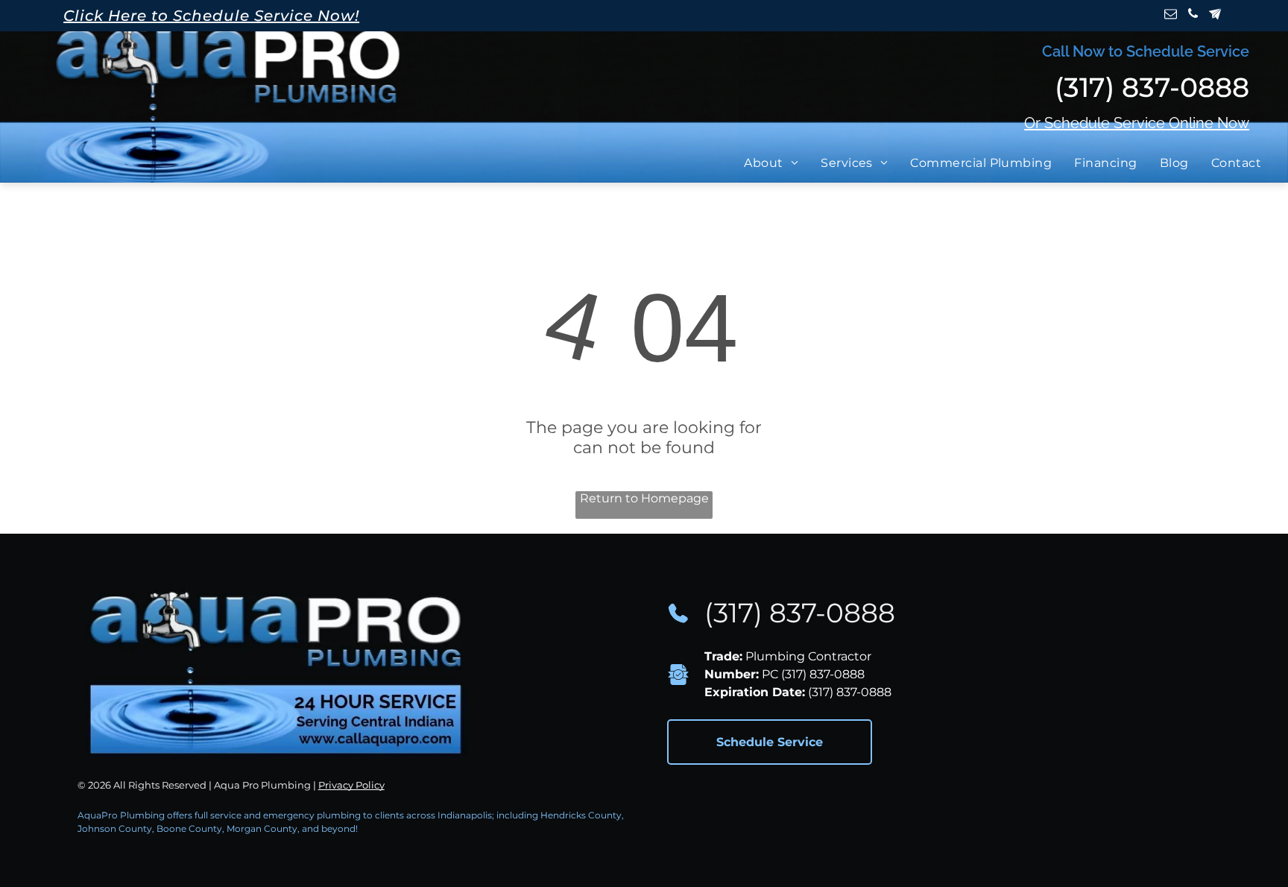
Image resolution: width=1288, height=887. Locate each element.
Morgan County (262, 828)
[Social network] (1215, 15)
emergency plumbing (312, 815)
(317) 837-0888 (799, 612)
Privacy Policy (351, 785)
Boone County (189, 828)
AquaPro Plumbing (121, 815)
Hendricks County (581, 815)
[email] (1170, 15)
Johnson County (115, 828)
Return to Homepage (644, 498)
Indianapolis (465, 815)
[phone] (1193, 15)
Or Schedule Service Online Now (1136, 123)
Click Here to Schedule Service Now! (211, 16)
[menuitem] (774, 163)
